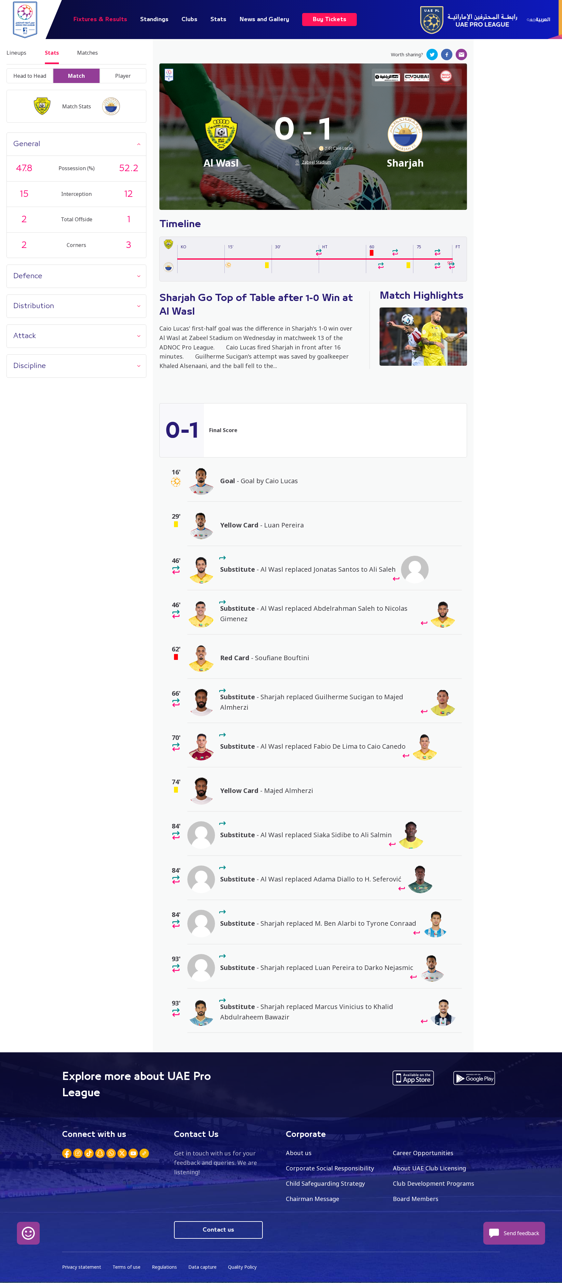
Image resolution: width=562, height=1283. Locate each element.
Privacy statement (81, 1267)
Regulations (164, 1267)
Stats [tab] (52, 52)
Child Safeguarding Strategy (325, 1183)
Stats (218, 19)
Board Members (415, 1199)
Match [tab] (76, 75)
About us (299, 1153)
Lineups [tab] (16, 52)
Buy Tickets (329, 19)
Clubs (189, 19)
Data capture (202, 1267)
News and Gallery (264, 19)
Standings (154, 19)
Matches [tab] (87, 52)
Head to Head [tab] (29, 75)
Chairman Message (312, 1199)
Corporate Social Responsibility (330, 1168)
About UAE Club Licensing (429, 1168)
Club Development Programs (433, 1183)
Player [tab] (123, 75)
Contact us (218, 1230)
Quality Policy (242, 1267)
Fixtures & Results (100, 19)
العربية (542, 19)
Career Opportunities (423, 1153)
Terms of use (126, 1267)
